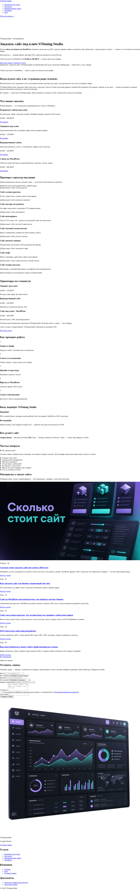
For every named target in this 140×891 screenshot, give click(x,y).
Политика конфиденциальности (16, 882)
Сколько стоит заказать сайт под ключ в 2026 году (24, 567)
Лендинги (8, 7)
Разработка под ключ (12, 5)
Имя (1, 673)
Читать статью (5, 575)
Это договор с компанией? (12, 464)
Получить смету (6, 331)
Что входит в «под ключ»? (11, 466)
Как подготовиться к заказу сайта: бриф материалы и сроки (29, 647)
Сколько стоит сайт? (9, 458)
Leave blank (4, 694)
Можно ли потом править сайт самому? (17, 468)
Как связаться (5, 676)
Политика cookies (11, 884)
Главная (7, 869)
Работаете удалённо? (9, 462)
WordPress (8, 10)
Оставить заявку (6, 845)
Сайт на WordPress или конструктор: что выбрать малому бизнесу (32, 599)
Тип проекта (4, 680)
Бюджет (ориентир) (7, 682)
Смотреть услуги (19, 63)
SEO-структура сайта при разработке (18, 631)
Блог (6, 12)
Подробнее (4, 122)
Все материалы (5, 657)
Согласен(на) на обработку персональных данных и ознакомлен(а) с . (40, 692)
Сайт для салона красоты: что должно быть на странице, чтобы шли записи (36, 615)
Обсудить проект (6, 16)
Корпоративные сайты (12, 8)
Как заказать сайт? (9, 450)
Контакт (3, 678)
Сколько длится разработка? (12, 460)
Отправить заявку (7, 696)
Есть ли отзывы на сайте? (11, 470)
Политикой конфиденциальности (66, 692)
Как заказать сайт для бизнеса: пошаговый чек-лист (25, 583)
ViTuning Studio (5, 1)
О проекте (4, 690)
